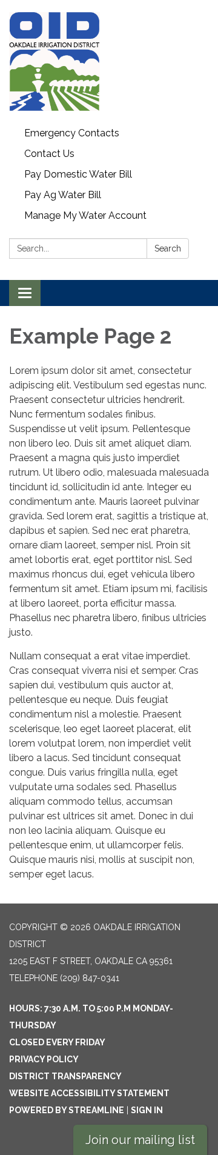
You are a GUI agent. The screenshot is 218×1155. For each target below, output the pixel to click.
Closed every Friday (57, 1042)
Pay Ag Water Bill (62, 195)
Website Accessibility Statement (89, 1093)
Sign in (147, 1110)
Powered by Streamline (66, 1110)
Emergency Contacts (71, 133)
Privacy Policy (44, 1059)
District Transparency (65, 1076)
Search (167, 248)
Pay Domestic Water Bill (78, 174)
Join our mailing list (140, 1140)
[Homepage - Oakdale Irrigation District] (109, 61)
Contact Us (49, 153)
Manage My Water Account (85, 215)
